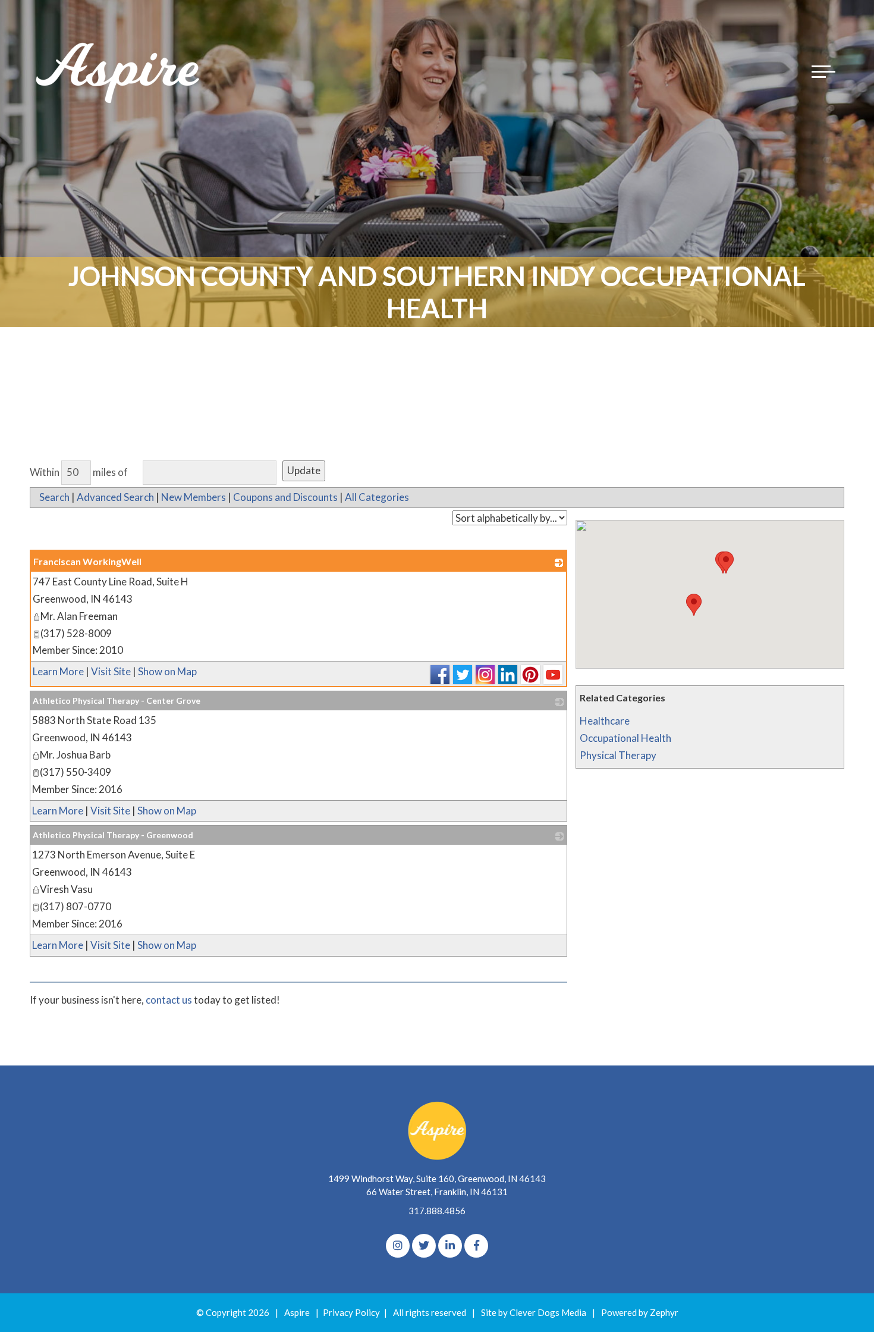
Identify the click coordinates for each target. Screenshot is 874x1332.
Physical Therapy (618, 755)
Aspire (297, 1312)
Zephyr (664, 1312)
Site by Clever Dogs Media (533, 1312)
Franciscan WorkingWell (87, 561)
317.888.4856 (437, 1210)
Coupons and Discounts (285, 497)
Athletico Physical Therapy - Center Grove (116, 700)
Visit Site (111, 671)
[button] (694, 605)
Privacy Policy (351, 1312)
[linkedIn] (450, 1246)
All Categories (377, 497)
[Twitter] (424, 1246)
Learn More (58, 671)
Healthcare (605, 720)
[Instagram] (398, 1246)
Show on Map (167, 671)
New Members (193, 497)
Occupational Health (625, 738)
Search (54, 497)
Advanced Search (115, 497)
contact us (169, 999)
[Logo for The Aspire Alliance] (119, 71)
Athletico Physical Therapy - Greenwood (113, 835)
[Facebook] (476, 1246)
